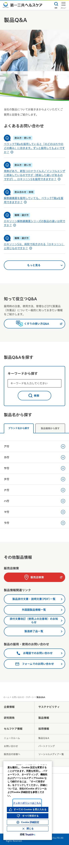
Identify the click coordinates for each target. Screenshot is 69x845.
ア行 (6, 446)
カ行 (6, 457)
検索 (36, 395)
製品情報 (43, 717)
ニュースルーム (12, 738)
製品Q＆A (43, 738)
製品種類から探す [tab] (50, 428)
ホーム (6, 697)
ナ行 (6, 490)
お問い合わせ (11, 746)
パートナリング (46, 746)
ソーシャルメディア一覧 (51, 754)
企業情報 (9, 707)
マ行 (6, 512)
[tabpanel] (34, 482)
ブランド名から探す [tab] (18, 428)
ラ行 (6, 522)
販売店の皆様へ (12, 754)
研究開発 (9, 717)
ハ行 (6, 501)
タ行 (6, 479)
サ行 (6, 468)
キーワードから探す (23, 373)
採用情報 (43, 728)
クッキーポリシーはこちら (27, 803)
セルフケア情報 (13, 728)
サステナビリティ (49, 707)
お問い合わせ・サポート (23, 697)
